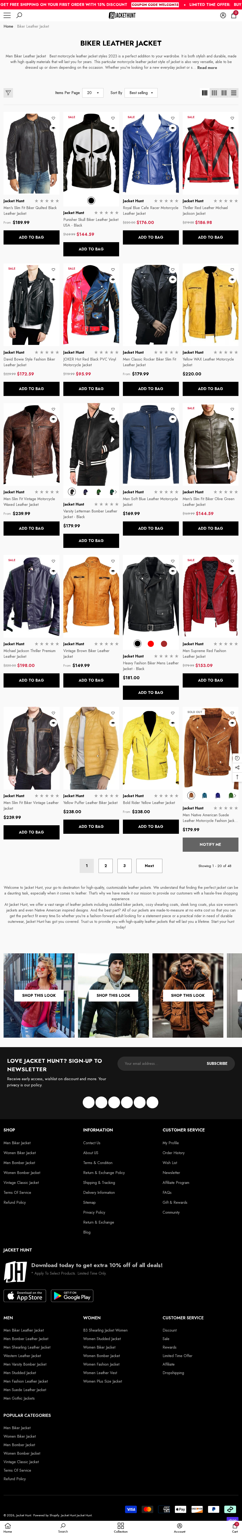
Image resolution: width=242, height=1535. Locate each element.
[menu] (7, 15)
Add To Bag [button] (31, 237)
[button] (19, 15)
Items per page (67, 92)
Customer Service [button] (184, 1130)
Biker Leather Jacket (33, 26)
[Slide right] (116, 492)
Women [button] (92, 1318)
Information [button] (98, 1130)
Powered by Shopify (46, 1515)
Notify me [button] (210, 844)
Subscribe (217, 1063)
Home (8, 26)
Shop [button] (9, 1130)
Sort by (116, 92)
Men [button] (8, 1318)
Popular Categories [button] (27, 1415)
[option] (91, 201)
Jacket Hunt (14, 201)
